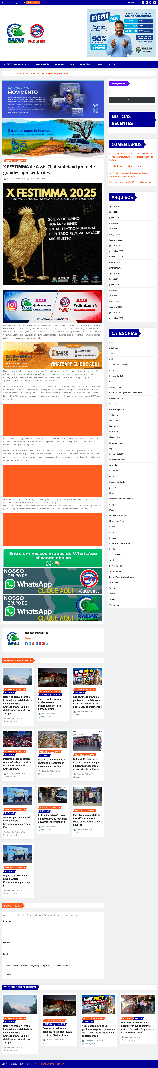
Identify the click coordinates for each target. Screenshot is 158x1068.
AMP (111, 359)
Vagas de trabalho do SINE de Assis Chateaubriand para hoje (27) (17, 880)
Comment (7, 921)
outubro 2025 (115, 262)
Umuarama (114, 605)
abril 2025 (113, 295)
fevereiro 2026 (115, 240)
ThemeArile (61, 1064)
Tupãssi (112, 599)
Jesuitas (112, 487)
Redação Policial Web (16, 179)
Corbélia (113, 404)
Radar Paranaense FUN (119, 543)
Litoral (112, 493)
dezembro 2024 (116, 318)
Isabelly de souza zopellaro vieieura (125, 153)
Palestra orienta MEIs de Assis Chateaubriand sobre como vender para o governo (87, 819)
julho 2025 (113, 279)
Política (112, 538)
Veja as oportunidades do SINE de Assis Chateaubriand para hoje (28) (17, 822)
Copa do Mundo (116, 398)
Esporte (100, 64)
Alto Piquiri (114, 348)
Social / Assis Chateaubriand (121, 577)
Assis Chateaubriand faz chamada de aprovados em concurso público (51, 763)
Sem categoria (115, 566)
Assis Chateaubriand (16, 64)
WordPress (34, 1064)
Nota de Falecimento (118, 515)
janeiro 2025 (114, 312)
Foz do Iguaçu (115, 471)
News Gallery (47, 1064)
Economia (113, 426)
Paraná (59, 64)
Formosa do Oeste (117, 459)
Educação (113, 431)
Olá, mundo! (146, 182)
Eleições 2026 (115, 437)
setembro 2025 (115, 268)
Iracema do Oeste (117, 482)
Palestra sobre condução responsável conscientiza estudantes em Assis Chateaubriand (17, 763)
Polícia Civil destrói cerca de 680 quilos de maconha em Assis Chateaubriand (52, 818)
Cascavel (113, 381)
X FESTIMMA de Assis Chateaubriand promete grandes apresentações (39, 73)
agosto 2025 (114, 273)
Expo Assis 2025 (116, 454)
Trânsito (85, 64)
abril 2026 (113, 229)
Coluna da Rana (116, 387)
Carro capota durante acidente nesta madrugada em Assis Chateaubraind (50, 704)
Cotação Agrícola (116, 409)
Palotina (112, 526)
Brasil (72, 64)
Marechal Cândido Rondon (121, 498)
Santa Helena (115, 554)
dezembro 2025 (116, 251)
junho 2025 (114, 284)
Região (113, 64)
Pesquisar (119, 83)
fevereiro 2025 (115, 307)
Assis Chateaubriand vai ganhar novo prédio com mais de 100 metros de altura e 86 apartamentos (87, 701)
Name (6, 942)
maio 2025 (113, 290)
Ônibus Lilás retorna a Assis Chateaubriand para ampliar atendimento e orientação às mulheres (87, 764)
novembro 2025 (116, 256)
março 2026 (114, 234)
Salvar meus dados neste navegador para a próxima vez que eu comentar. (38, 965)
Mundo (112, 510)
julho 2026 (113, 212)
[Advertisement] (53, 420)
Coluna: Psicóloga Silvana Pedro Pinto (125, 392)
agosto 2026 (114, 206)
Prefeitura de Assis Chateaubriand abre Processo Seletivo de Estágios (131, 157)
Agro (111, 342)
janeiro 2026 (114, 245)
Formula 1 (113, 465)
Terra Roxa (114, 582)
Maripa (112, 504)
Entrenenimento (116, 443)
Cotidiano (113, 415)
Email (6, 954)
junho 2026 (114, 217)
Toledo (112, 588)
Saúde (112, 560)
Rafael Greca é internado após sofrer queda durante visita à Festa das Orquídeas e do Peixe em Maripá (137, 1027)
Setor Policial (42, 64)
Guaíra (112, 476)
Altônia (112, 353)
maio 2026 (113, 223)
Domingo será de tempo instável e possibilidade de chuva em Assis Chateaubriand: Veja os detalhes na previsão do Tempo (17, 705)
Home (6, 73)
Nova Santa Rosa (116, 521)
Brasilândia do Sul (117, 376)
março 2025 (114, 301)
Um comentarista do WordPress (123, 182)
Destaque (113, 420)
